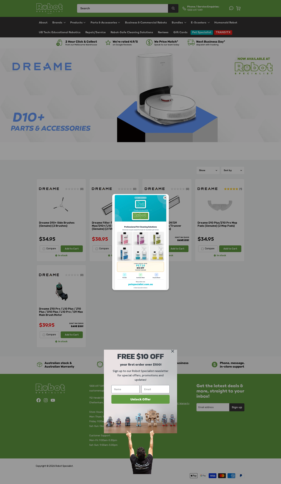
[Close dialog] (172, 351)
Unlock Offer (140, 399)
